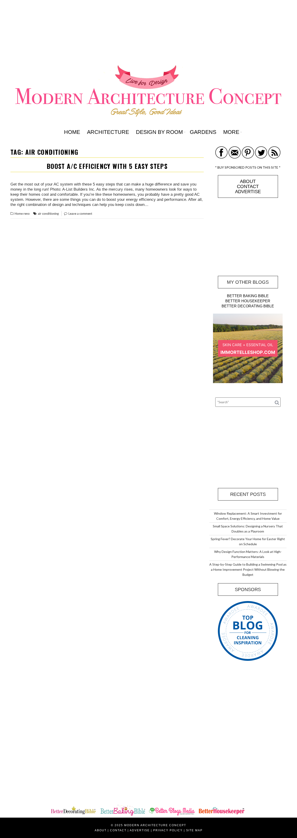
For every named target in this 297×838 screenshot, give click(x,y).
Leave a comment (80, 213)
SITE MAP (194, 830)
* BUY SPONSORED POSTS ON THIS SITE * (248, 167)
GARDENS (203, 132)
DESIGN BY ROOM (159, 132)
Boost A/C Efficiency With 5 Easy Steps (107, 166)
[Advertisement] (148, 32)
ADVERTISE (248, 191)
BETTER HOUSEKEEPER (247, 301)
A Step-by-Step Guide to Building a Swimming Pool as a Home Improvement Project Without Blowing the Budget (248, 569)
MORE (231, 132)
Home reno (22, 213)
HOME (72, 132)
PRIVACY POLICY (168, 830)
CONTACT (248, 186)
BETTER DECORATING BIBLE (248, 306)
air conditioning (48, 213)
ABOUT (248, 181)
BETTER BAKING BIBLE (248, 296)
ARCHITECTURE (108, 132)
